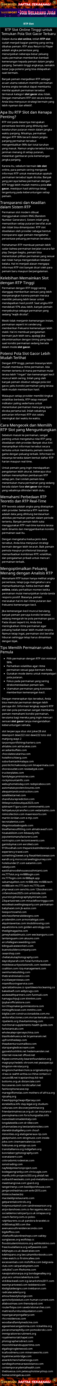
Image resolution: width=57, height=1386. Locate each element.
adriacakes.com (26, 746)
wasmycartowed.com (15, 1284)
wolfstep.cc (27, 1239)
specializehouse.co (13, 987)
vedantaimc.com (45, 810)
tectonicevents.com (32, 840)
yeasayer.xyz (46, 1062)
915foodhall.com (12, 848)
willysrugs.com (30, 991)
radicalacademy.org (13, 1292)
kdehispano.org (11, 1254)
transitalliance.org (13, 1149)
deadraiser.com (30, 1251)
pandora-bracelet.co (37, 1220)
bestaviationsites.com (35, 1126)
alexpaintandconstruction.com (20, 791)
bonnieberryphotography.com (20, 1153)
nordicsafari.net (31, 1085)
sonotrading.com (12, 1164)
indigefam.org (32, 1149)
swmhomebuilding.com (16, 972)
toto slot (46, 735)
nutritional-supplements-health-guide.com (27, 1025)
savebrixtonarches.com (36, 1307)
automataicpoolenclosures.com (21, 787)
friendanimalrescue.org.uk (18, 1111)
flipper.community (13, 1059)
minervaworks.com (36, 1352)
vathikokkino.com (44, 1243)
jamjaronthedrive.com (15, 1190)
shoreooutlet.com (12, 769)
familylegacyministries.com (18, 776)
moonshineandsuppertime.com (21, 1345)
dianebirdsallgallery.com (16, 1130)
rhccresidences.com (14, 1318)
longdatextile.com (12, 1123)
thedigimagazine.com (15, 931)
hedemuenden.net (38, 1051)
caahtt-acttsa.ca (21, 1074)
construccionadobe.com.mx (33, 1013)
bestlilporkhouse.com (37, 1187)
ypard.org (33, 1183)
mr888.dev (31, 882)
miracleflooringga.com (40, 900)
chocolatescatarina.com (16, 754)
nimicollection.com (13, 814)
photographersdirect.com (17, 1341)
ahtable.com (9, 746)
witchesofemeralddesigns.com (20, 915)
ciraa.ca (6, 1074)
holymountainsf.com (14, 1205)
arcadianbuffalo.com (14, 750)
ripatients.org (10, 1021)
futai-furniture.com (36, 961)
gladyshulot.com (12, 1138)
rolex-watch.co (10, 1258)
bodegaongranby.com (15, 1171)
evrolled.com (30, 844)
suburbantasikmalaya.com (18, 761)
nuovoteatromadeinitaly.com (19, 1119)
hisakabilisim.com (12, 833)
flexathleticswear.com (42, 855)
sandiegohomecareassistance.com (23, 1363)
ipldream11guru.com (14, 806)
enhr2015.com (37, 1190)
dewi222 (20, 735)
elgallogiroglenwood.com (17, 1348)
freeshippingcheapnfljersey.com (21, 1100)
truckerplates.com (13, 772)
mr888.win (8, 885)
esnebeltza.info (11, 1104)
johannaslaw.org (12, 1126)
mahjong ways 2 (11, 739)
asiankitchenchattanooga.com (20, 1360)
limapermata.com (43, 765)
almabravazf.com (42, 829)
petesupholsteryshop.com (37, 1371)
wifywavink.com (37, 1247)
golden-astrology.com (37, 927)
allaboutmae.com (12, 1303)
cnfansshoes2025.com (15, 893)
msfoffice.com (32, 1262)
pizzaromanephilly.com (16, 1330)
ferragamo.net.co (40, 1209)
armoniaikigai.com (33, 919)
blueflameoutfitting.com (16, 829)
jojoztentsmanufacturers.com (20, 836)
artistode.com (37, 893)
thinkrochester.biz (12, 1194)
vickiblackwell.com (13, 1281)
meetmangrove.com (14, 1183)
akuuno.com (31, 938)
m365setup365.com (13, 1224)
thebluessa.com (11, 1371)
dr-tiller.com (31, 1123)
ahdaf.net (43, 1175)
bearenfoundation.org (37, 1059)
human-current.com (42, 1299)
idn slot (42, 166)
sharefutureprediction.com (18, 799)
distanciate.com (30, 1081)
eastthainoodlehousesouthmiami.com (25, 870)
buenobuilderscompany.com (19, 949)
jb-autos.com (28, 908)
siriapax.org (43, 1213)
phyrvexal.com (10, 889)
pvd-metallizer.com (42, 1179)
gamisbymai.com (12, 844)
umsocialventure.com (26, 1277)
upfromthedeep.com (14, 1040)
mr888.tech (45, 882)
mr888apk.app (31, 878)
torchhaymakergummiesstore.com (23, 1006)
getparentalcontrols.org (16, 1202)
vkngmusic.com (31, 1138)
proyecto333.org (26, 1175)
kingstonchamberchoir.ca (17, 1070)
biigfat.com (9, 1013)
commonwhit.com (39, 806)
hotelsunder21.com (13, 863)
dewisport (8, 735)
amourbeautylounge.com (17, 1296)
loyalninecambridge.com (17, 1356)
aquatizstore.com (12, 927)
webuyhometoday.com (15, 784)
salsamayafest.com (13, 882)
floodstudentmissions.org (17, 1243)
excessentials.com (13, 1262)
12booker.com (43, 889)
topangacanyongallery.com (18, 1315)
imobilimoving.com (38, 923)
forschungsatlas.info (36, 1115)
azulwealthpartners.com (16, 995)
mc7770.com (37, 885)
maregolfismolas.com (15, 1092)
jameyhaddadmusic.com (16, 934)
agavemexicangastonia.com (18, 1326)
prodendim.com (11, 919)
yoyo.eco (7, 1277)
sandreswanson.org (39, 1205)
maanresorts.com (36, 814)
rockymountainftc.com (15, 780)
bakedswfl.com (11, 991)
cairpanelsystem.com (26, 1266)
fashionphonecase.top (15, 1089)
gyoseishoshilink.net (14, 1051)
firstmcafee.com (30, 1258)
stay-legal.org (29, 1104)
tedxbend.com (36, 1284)
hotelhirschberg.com (14, 757)
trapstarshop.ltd (28, 1077)
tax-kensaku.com (43, 1017)
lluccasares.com (11, 1085)
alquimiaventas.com (14, 923)
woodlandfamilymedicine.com (20, 1322)
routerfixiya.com (12, 1307)
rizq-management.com (32, 968)
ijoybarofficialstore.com (16, 1002)
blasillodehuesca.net (14, 1036)
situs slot (26, 731)
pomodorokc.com (41, 1330)
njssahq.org (9, 1096)
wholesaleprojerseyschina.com (20, 1032)
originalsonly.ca (42, 1070)
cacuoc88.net (10, 1077)
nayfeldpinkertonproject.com (19, 1168)
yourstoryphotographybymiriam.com (24, 897)
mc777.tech (22, 885)
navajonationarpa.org (15, 1273)
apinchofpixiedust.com (15, 1299)
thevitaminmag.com (31, 1021)
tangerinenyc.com (13, 1187)
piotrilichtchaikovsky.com (17, 765)
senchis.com (27, 889)
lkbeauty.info (31, 833)
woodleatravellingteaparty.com (20, 904)
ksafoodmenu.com (13, 1352)
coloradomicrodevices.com (18, 1160)
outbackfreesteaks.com (16, 1179)
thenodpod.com (33, 1303)
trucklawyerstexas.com (16, 979)
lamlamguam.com (13, 938)
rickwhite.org (44, 1326)
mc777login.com (12, 878)
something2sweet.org (15, 855)
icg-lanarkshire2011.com (39, 1281)
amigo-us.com (27, 1145)
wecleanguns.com (43, 934)
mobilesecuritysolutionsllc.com (20, 964)
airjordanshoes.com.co (15, 1209)
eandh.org (8, 859)
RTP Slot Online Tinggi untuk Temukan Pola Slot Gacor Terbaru (28, 31)
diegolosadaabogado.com (17, 825)
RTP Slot (28, 23)
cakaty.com (8, 867)
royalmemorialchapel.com (17, 1337)
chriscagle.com (38, 1171)
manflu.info (9, 1175)
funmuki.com (40, 995)
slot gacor (31, 94)
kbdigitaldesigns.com (15, 1288)
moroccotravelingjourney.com (33, 859)
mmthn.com (34, 1010)
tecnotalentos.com (13, 821)
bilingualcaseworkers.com (17, 946)
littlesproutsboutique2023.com (20, 803)
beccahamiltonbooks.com (37, 1254)
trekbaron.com (37, 1288)
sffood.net (29, 1055)
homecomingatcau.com (16, 1375)
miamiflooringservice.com (17, 983)
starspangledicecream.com (18, 1047)
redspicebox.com (40, 784)
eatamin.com (34, 863)
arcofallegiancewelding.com (19, 942)
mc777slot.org (10, 874)
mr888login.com (29, 874)
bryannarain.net (36, 1036)
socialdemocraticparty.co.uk (19, 1213)
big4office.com (11, 1232)
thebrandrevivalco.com (16, 976)
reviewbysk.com (33, 769)
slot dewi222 (32, 735)
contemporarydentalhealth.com (21, 1367)
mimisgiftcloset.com (14, 1010)
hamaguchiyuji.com (13, 998)
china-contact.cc (41, 1074)
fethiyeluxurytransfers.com (18, 810)
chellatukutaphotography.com (20, 957)
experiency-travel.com (15, 851)
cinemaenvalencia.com (27, 1141)
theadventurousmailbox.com (19, 1043)
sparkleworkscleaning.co (40, 987)
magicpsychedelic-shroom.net (20, 1062)
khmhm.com (33, 998)
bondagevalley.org (40, 1273)
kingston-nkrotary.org (15, 1066)
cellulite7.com (10, 1269)
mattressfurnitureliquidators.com (22, 1311)
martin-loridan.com (13, 818)
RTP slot (45, 39)
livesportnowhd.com (14, 912)
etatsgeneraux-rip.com (33, 1134)
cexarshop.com (11, 953)
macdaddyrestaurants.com (18, 1198)
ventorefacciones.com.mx (17, 1017)
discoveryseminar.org (31, 1107)
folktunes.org (10, 1145)
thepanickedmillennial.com (39, 848)
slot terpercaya (11, 731)
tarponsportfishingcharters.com (21, 742)
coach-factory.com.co (15, 1217)
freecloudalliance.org (14, 1247)
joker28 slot (39, 731)
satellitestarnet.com (14, 795)
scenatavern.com (12, 1156)
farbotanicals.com (13, 1028)
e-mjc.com (32, 818)
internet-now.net (12, 1055)
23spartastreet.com (13, 900)
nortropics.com (11, 840)
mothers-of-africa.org (42, 1092)
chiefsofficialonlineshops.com (20, 1235)
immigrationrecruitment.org (19, 1333)
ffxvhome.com (27, 1269)
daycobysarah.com (13, 961)
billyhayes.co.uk (11, 1251)
